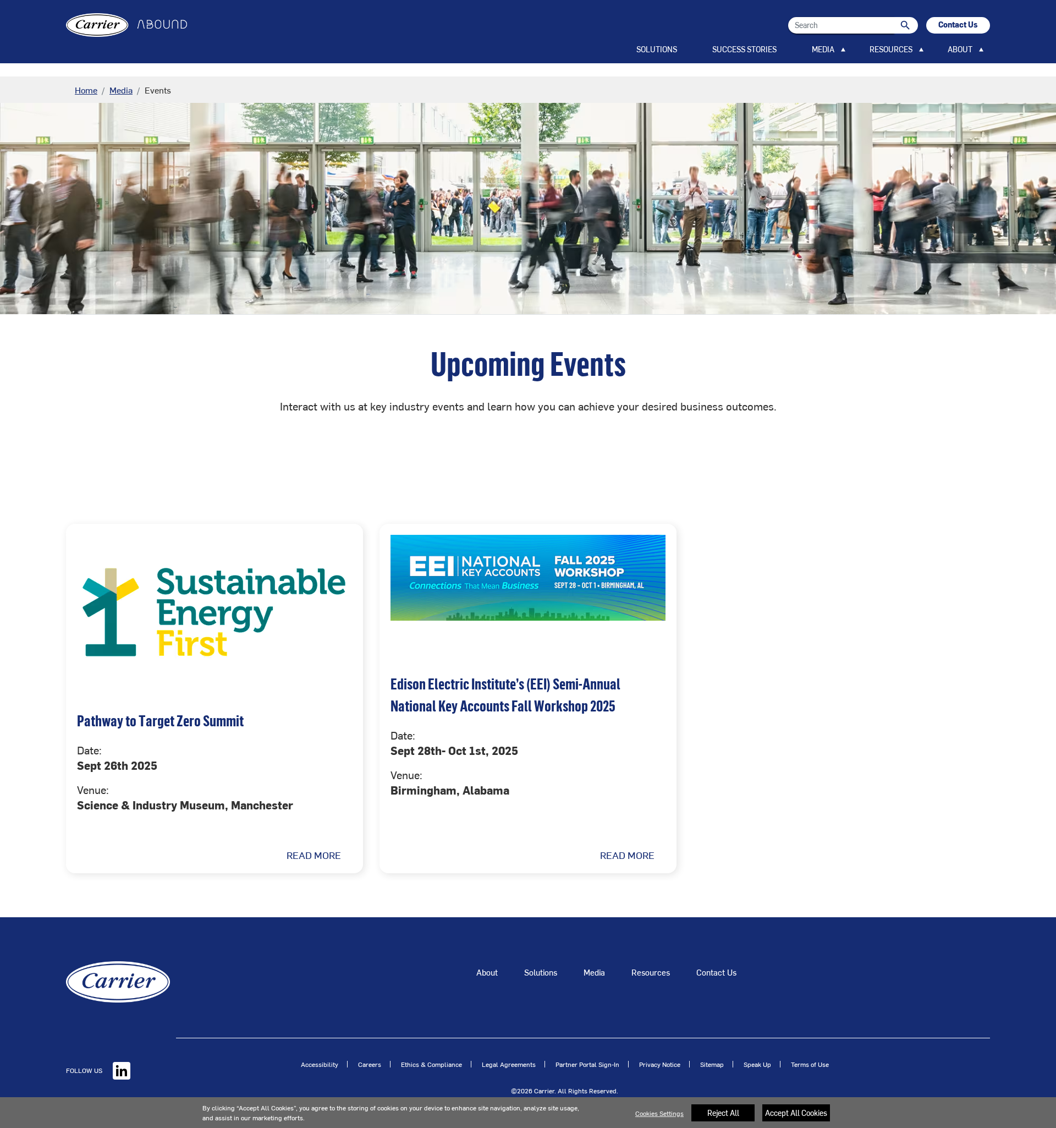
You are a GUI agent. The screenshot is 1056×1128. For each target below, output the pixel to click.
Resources (650, 972)
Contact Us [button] (958, 24)
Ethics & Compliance (431, 1064)
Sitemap (712, 1064)
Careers (369, 1064)
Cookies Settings (659, 1113)
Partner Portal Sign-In (587, 1064)
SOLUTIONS (656, 49)
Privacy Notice (659, 1064)
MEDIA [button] (823, 49)
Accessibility (319, 1064)
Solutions (540, 972)
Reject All (723, 1113)
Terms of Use (810, 1064)
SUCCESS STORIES (744, 49)
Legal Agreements (509, 1064)
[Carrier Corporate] (118, 980)
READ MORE (314, 855)
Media (121, 90)
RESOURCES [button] (891, 49)
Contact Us (716, 972)
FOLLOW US (85, 1070)
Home (86, 90)
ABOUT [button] (960, 49)
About (487, 972)
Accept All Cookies (796, 1113)
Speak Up (757, 1064)
